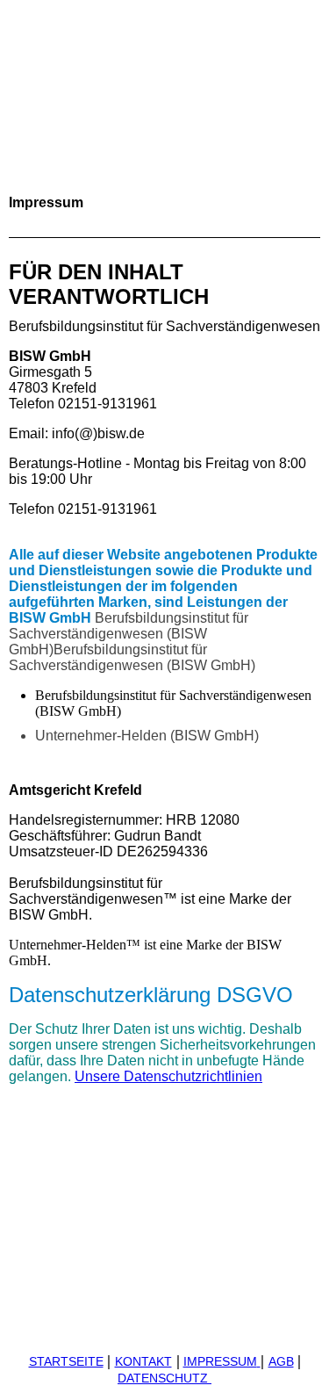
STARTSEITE (66, 1361)
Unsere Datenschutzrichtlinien (168, 1076)
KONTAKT (143, 1361)
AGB (281, 1361)
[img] (164, 107)
